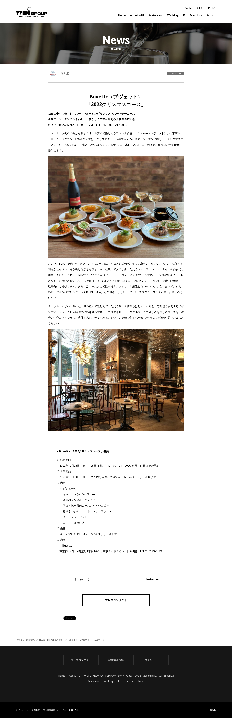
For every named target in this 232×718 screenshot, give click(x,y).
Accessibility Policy (72, 710)
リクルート (151, 660)
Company (110, 675)
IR (184, 15)
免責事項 (35, 710)
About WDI (137, 15)
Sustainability (166, 675)
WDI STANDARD (93, 675)
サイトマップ (22, 710)
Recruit (211, 15)
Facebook (199, 9)
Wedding (173, 15)
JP (208, 8)
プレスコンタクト (81, 660)
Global (129, 675)
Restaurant (155, 15)
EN (214, 8)
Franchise (196, 15)
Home (122, 15)
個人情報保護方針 (51, 710)
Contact (189, 8)
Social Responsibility (146, 675)
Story (121, 675)
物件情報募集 (116, 660)
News (141, 681)
